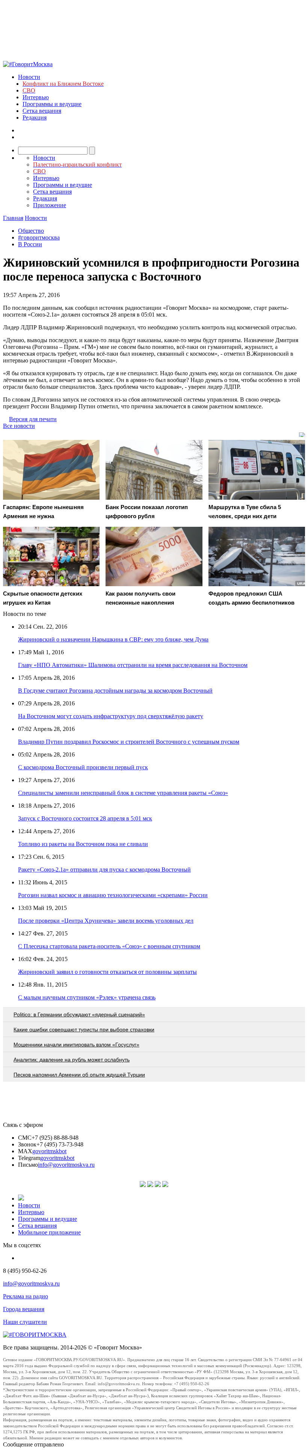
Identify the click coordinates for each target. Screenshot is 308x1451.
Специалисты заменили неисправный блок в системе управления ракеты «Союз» (123, 793)
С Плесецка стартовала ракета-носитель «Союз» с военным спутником (109, 946)
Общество (31, 230)
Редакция (35, 117)
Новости (29, 77)
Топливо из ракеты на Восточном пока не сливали (83, 844)
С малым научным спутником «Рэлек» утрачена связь (87, 997)
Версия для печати (33, 419)
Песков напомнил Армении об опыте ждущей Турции (79, 1075)
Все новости (19, 426)
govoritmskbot (49, 1151)
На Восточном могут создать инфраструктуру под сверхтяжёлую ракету (110, 716)
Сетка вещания (42, 111)
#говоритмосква (39, 237)
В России (30, 244)
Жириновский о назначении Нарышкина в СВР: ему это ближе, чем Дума (113, 639)
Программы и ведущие (52, 104)
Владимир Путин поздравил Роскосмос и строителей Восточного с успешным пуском (128, 741)
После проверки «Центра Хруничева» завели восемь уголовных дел (105, 920)
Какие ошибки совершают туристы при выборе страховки (84, 1029)
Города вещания (23, 1309)
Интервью (36, 97)
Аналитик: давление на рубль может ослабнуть (72, 1060)
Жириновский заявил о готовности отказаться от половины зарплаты (107, 972)
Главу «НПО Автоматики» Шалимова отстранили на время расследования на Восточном (133, 665)
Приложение (49, 205)
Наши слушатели (25, 1322)
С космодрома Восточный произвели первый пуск (83, 767)
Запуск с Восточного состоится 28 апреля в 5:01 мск (85, 818)
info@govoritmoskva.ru (66, 1164)
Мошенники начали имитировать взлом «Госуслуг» (76, 1045)
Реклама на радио (25, 1296)
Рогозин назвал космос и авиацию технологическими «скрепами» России (113, 895)
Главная (13, 218)
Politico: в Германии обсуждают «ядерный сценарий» (79, 1014)
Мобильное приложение (49, 1232)
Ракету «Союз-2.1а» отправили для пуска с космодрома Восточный (104, 869)
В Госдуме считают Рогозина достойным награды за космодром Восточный (115, 690)
